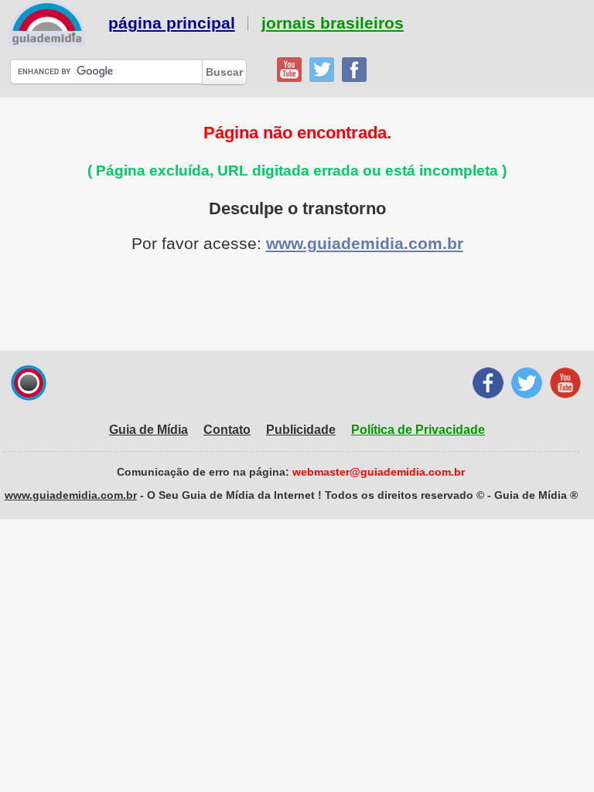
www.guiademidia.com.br (364, 243)
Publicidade (301, 429)
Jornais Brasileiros (332, 23)
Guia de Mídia (148, 429)
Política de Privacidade (418, 429)
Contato (227, 429)
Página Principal (171, 23)
